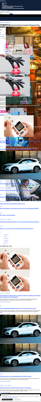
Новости (6, 41)
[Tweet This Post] (21, 231)
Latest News (4, 5)
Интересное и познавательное (11, 26)
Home (3, 4)
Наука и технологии (8, 36)
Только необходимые (17, 399)
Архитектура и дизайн (9, 46)
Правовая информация (7, 7)
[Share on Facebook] (21, 230)
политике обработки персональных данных (10, 397)
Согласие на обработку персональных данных (13, 8)
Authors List (4, 3)
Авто (5, 31)
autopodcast (2, 34)
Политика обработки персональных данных (12, 6)
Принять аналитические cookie (7, 399)
